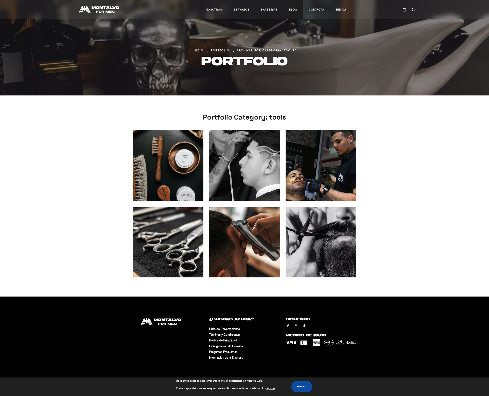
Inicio (198, 50)
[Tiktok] (304, 326)
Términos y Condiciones (224, 334)
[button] (404, 9)
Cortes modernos (328, 186)
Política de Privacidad (223, 340)
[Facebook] (288, 326)
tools (179, 174)
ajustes (270, 388)
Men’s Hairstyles (326, 263)
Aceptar (302, 386)
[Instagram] (296, 326)
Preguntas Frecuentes (223, 352)
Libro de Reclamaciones (224, 329)
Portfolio (220, 50)
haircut (159, 174)
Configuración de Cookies (226, 346)
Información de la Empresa (226, 357)
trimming (255, 174)
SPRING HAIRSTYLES (251, 263)
